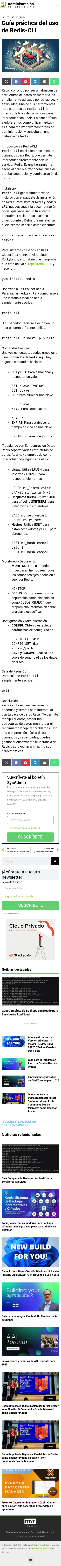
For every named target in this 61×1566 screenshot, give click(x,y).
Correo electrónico (16, 813)
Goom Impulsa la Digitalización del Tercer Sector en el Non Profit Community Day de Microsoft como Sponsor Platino (42, 1103)
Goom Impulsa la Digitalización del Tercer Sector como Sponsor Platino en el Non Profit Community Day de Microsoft (30, 1458)
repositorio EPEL (40, 264)
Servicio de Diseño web (42, 1532)
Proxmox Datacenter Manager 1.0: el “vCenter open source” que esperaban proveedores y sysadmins (29, 1506)
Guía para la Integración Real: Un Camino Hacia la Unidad (43, 1063)
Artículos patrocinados (17, 1532)
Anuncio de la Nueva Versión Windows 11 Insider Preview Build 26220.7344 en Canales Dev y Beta (42, 1044)
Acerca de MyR (36, 1536)
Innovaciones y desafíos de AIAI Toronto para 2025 (43, 1079)
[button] (30, 1560)
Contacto (22, 1536)
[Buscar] (55, 861)
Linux (5, 17)
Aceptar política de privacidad (25, 828)
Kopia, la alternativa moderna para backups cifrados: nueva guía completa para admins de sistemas (29, 1227)
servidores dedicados (42, 1549)
